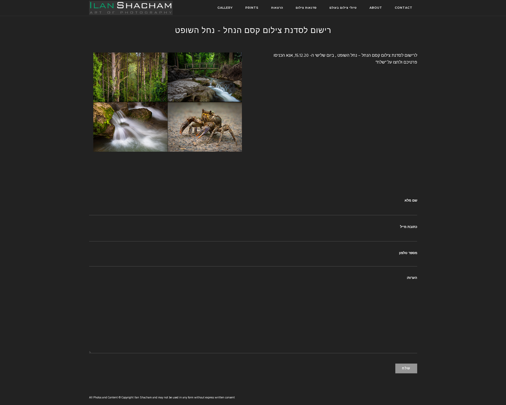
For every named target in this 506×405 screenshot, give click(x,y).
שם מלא (411, 200)
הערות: (412, 277)
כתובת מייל (408, 227)
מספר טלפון (408, 253)
